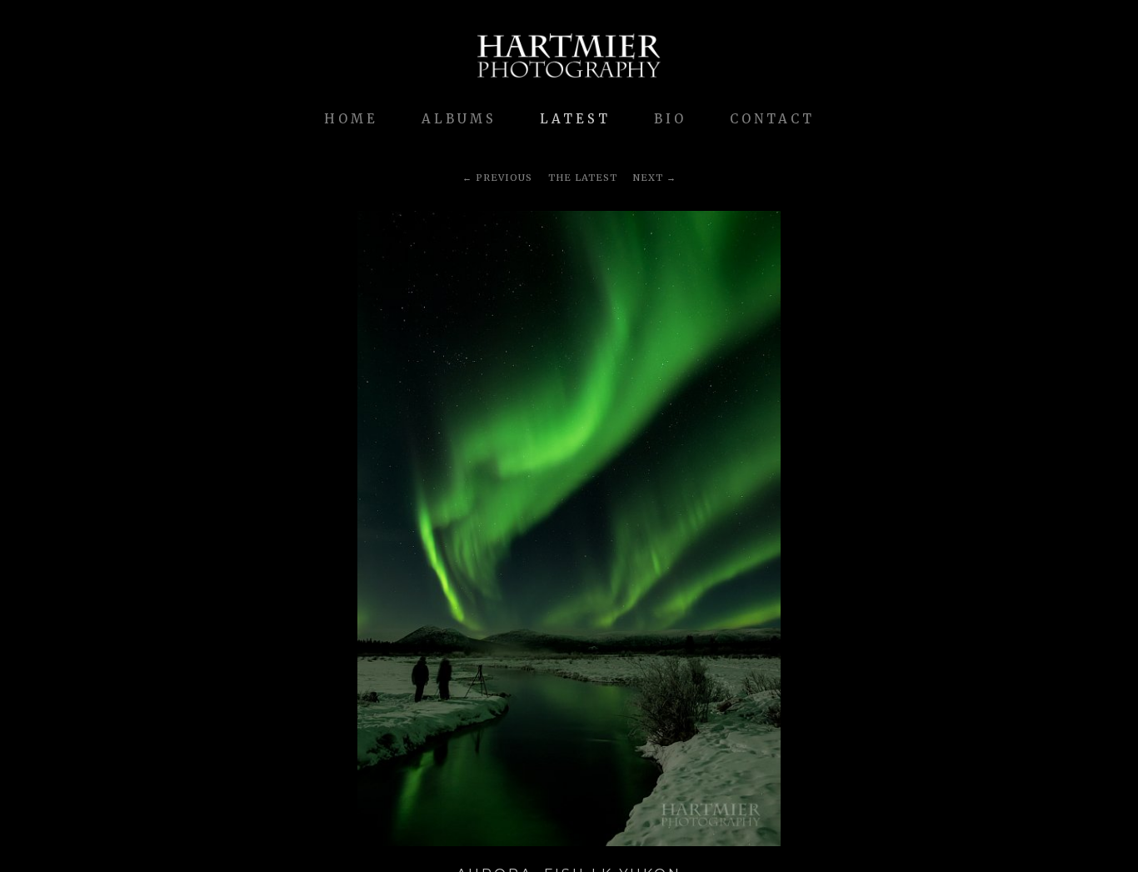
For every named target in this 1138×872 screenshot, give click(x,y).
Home (351, 119)
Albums (459, 119)
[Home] (569, 86)
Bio (670, 119)
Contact (772, 119)
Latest (575, 119)
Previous (504, 177)
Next (648, 177)
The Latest (582, 177)
